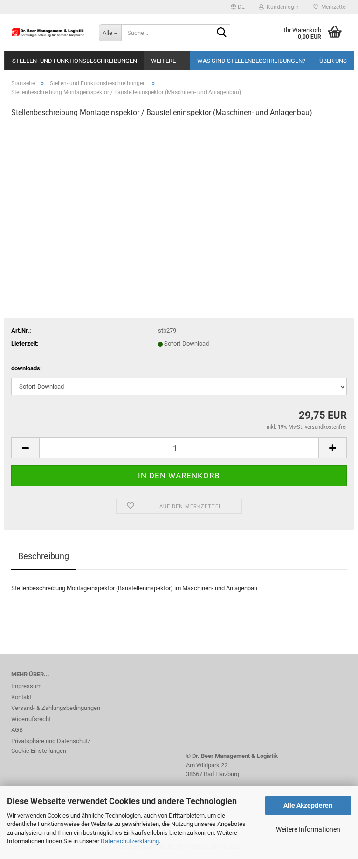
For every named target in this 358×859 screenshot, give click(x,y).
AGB (17, 729)
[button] (238, 7)
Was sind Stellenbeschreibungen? (251, 60)
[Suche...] (221, 33)
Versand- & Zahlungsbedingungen (55, 707)
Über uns (333, 60)
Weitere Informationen (308, 829)
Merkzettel (332, 7)
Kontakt (21, 697)
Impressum (26, 685)
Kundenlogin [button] (281, 7)
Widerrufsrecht (31, 719)
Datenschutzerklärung (130, 841)
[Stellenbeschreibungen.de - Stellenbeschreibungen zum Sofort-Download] (48, 32)
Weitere (163, 60)
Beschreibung (43, 556)
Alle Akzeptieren (307, 805)
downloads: (26, 368)
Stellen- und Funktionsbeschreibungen (74, 60)
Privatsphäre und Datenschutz (50, 740)
